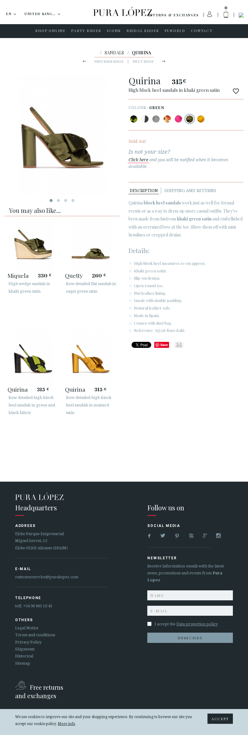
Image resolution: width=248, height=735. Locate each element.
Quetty (74, 275)
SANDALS (114, 53)
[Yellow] (201, 119)
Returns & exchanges (173, 15)
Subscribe (190, 637)
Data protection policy (197, 624)
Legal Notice (26, 628)
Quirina (18, 389)
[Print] (134, 119)
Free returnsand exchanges (39, 691)
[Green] (189, 119)
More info (66, 724)
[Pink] (178, 119)
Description (144, 190)
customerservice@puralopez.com (46, 577)
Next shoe (143, 61)
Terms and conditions (35, 635)
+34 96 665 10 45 (37, 606)
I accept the (186, 624)
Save (164, 344)
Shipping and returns (190, 190)
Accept (220, 718)
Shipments (24, 649)
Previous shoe (108, 61)
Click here (138, 159)
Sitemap (22, 663)
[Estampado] (156, 119)
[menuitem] (50, 31)
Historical (24, 656)
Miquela (18, 275)
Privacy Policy (28, 642)
